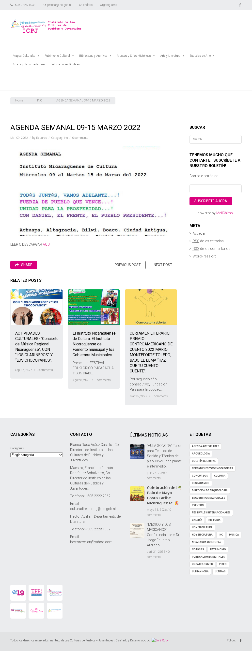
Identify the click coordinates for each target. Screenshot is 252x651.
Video (223, 564)
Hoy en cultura (202, 534)
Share (26, 265)
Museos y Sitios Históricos (134, 55)
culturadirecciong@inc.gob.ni (93, 509)
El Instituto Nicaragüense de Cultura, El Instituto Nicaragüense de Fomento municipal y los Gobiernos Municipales (94, 344)
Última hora (200, 571)
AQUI (46, 244)
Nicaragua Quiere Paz (206, 542)
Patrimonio (218, 549)
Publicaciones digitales (208, 556)
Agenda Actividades (205, 446)
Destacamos (200, 483)
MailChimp (224, 213)
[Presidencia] (55, 611)
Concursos (200, 475)
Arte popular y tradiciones (29, 64)
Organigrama (108, 5)
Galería (197, 520)
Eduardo (41, 138)
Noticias (198, 549)
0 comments (80, 138)
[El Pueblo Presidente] (36, 592)
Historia (214, 520)
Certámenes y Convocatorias (212, 468)
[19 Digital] (18, 592)
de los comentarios (211, 249)
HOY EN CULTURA (202, 527)
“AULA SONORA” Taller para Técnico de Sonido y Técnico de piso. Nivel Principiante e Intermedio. (164, 456)
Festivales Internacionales (211, 512)
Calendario (86, 5)
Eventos (198, 505)
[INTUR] (18, 611)
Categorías (17, 448)
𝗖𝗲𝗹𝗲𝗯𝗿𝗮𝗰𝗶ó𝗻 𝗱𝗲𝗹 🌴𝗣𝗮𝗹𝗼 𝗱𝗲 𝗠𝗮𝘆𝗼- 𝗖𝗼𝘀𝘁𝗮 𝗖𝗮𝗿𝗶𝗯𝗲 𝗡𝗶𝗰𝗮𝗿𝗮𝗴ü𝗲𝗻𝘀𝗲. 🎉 (164, 495)
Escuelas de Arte (200, 55)
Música (234, 534)
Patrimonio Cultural (57, 55)
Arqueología (201, 453)
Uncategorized (202, 564)
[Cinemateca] (36, 611)
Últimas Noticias (149, 435)
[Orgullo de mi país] (55, 592)
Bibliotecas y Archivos (93, 55)
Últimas (220, 571)
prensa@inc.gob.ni (59, 5)
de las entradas (208, 241)
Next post (163, 265)
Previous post (128, 265)
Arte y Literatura (170, 55)
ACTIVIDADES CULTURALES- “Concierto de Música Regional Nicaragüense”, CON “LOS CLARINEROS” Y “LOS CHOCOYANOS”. (37, 347)
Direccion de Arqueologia (210, 490)
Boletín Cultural (204, 461)
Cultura (219, 475)
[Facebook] (240, 5)
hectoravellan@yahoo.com (91, 542)
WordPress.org (205, 256)
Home (19, 100)
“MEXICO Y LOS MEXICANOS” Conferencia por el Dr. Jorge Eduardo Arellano (163, 535)
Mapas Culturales (24, 55)
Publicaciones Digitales (65, 64)
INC (39, 100)
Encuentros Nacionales (208, 497)
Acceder (199, 233)
